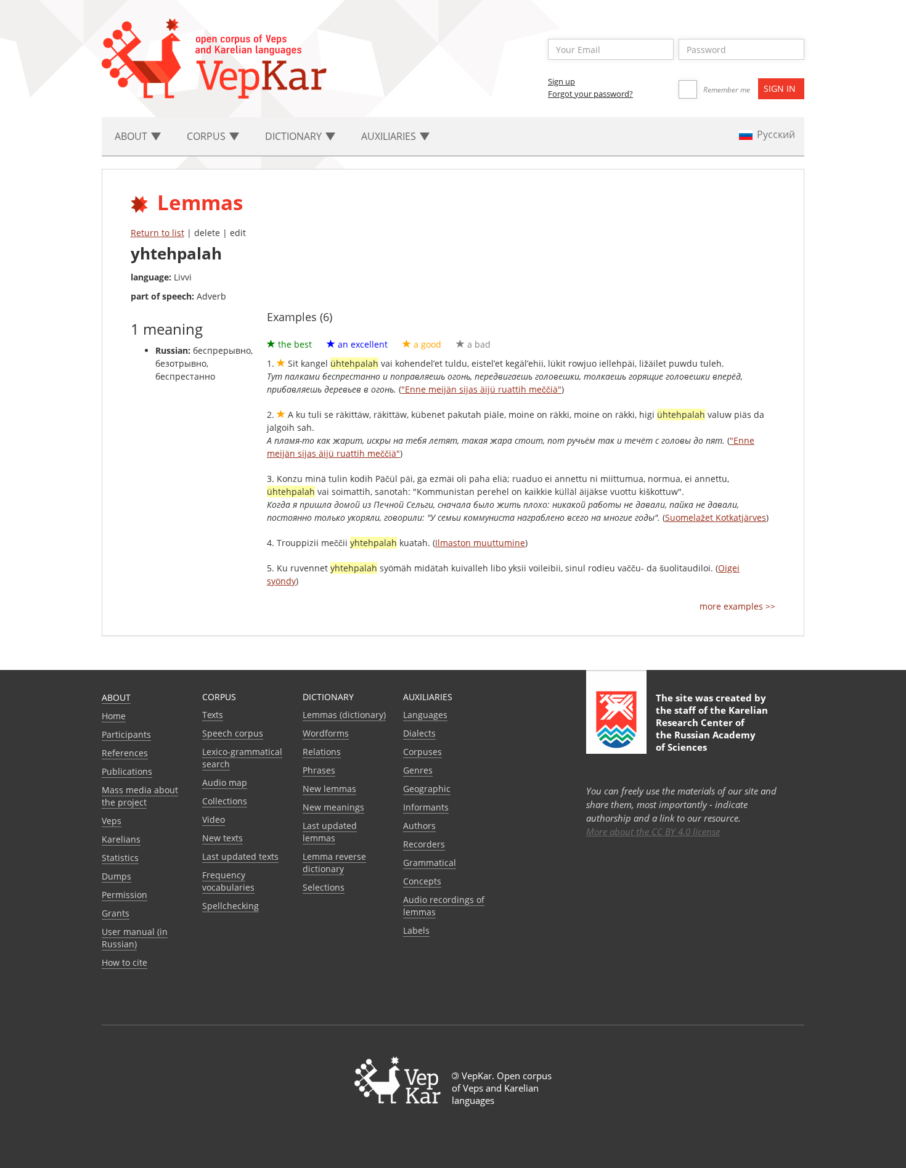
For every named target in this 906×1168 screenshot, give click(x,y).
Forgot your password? (590, 93)
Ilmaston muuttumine (480, 543)
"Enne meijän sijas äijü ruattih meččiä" (481, 389)
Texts (212, 715)
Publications (127, 771)
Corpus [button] (207, 136)
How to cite (124, 962)
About (116, 697)
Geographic (427, 788)
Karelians (121, 839)
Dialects (419, 733)
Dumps (116, 876)
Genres (418, 770)
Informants (426, 807)
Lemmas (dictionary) (344, 715)
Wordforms (326, 733)
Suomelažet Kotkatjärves (715, 517)
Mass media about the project (140, 796)
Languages (425, 715)
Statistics (120, 858)
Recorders (424, 844)
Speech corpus (232, 733)
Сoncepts (422, 881)
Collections (224, 801)
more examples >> (737, 606)
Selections (324, 887)
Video (213, 819)
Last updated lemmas (330, 832)
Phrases (319, 770)
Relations (322, 752)
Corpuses (422, 752)
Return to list (157, 233)
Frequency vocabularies (228, 881)
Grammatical (429, 862)
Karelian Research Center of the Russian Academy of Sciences (712, 728)
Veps (111, 821)
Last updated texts (240, 856)
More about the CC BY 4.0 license (653, 831)
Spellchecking (230, 906)
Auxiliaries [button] (389, 136)
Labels (416, 930)
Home (114, 716)
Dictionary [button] (294, 136)
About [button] (132, 136)
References (125, 753)
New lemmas (329, 788)
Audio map (224, 782)
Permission (124, 895)
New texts (222, 838)
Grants (115, 913)
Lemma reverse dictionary (334, 863)
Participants (126, 734)
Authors (419, 825)
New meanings (333, 807)
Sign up (561, 81)
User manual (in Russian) (135, 938)
